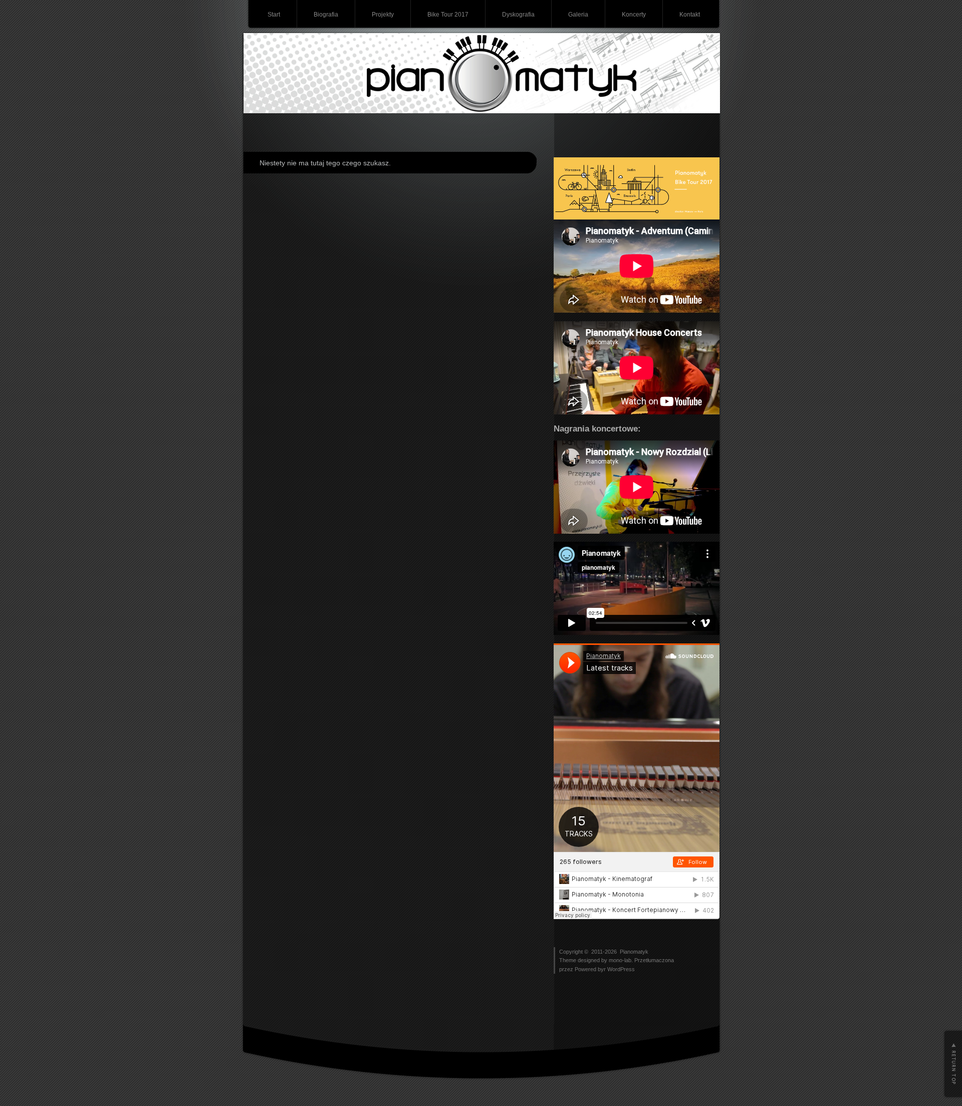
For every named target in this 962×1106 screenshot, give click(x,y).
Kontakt (689, 14)
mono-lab (620, 960)
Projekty (383, 14)
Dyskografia (518, 14)
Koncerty (634, 14)
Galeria (578, 14)
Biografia (326, 14)
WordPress (621, 969)
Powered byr (591, 969)
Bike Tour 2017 (447, 14)
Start (274, 14)
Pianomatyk (634, 952)
